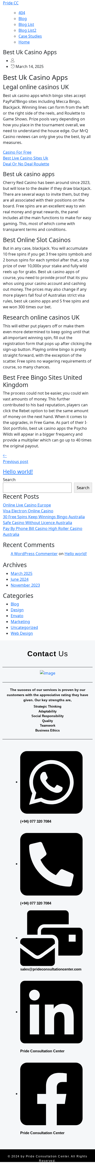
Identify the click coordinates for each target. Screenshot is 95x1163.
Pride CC (11, 3)
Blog (23, 18)
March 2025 (21, 573)
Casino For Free (17, 152)
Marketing (20, 621)
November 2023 (25, 585)
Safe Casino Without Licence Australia (37, 522)
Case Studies (30, 36)
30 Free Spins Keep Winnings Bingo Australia (44, 516)
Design (17, 610)
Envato (17, 615)
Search (9, 479)
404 (22, 12)
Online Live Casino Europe (27, 505)
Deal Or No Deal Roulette (26, 164)
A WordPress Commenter (34, 553)
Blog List (26, 24)
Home (24, 42)
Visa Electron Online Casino (28, 511)
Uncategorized (24, 627)
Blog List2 (27, 30)
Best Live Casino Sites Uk (25, 158)
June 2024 (19, 579)
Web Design (22, 633)
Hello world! (76, 553)
